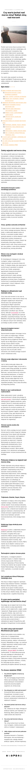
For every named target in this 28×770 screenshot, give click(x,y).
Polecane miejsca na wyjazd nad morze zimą (14, 122)
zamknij (12, 86)
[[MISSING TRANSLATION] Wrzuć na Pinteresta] (11, 755)
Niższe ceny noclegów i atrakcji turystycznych (14, 99)
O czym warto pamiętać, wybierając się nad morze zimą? (14, 138)
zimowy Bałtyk (12, 650)
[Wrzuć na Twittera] (9, 755)
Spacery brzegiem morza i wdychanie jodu (13, 105)
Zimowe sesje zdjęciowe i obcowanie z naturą (13, 109)
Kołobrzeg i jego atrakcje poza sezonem (14, 128)
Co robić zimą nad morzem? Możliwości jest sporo (14, 142)
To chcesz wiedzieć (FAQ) (10, 145)
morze (4, 751)
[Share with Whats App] (21, 755)
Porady (9, 751)
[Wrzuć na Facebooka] (7, 755)
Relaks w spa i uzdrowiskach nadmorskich (13, 113)
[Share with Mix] (14, 755)
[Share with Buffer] (19, 755)
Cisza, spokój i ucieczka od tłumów (15, 96)
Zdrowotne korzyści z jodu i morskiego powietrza (13, 93)
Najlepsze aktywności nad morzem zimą (14, 102)
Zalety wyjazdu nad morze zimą (11, 90)
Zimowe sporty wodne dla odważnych (13, 117)
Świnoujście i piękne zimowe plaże (15, 130)
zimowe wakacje (20, 751)
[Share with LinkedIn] (16, 755)
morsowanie (14, 312)
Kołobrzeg (4, 529)
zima (14, 751)
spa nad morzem (6, 399)
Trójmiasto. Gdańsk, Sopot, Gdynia (15, 124)
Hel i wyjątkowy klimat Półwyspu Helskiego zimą (15, 134)
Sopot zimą (4, 507)
